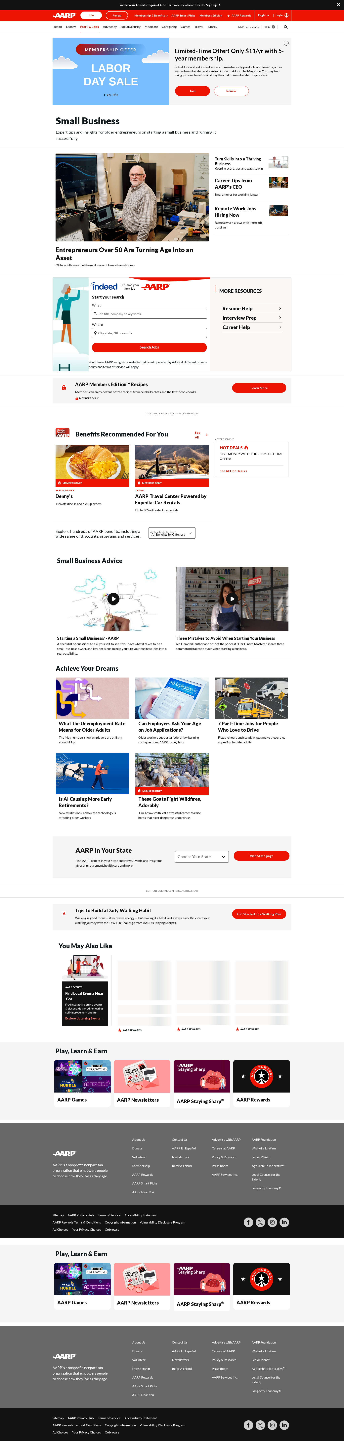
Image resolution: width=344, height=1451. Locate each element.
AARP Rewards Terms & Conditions (77, 1222)
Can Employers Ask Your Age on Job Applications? (169, 727)
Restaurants (65, 490)
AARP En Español (184, 1148)
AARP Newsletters (138, 1100)
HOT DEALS (231, 447)
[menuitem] (57, 29)
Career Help (236, 327)
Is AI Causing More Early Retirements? (85, 802)
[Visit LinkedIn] (284, 1222)
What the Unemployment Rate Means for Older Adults (92, 727)
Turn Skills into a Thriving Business (238, 161)
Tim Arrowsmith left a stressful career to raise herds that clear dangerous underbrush (169, 815)
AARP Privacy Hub (81, 1215)
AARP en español (249, 27)
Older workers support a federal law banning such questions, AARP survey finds (168, 739)
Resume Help (238, 308)
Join (192, 91)
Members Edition (210, 15)
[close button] (286, 43)
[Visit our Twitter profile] (260, 1222)
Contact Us (180, 1139)
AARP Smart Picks (183, 15)
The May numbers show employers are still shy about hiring (90, 739)
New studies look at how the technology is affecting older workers (87, 815)
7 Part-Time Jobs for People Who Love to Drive (248, 727)
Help (267, 26)
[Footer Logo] (80, 1153)
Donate (137, 1148)
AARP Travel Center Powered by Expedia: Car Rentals (170, 499)
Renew (231, 91)
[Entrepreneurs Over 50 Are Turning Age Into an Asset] (132, 197)
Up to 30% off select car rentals (156, 510)
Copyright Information (120, 1222)
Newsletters (180, 1157)
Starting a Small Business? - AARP (88, 638)
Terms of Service (109, 1215)
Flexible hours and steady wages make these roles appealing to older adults (251, 739)
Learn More (259, 388)
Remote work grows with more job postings (238, 225)
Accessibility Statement (140, 1215)
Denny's (64, 496)
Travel (140, 490)
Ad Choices (60, 1229)
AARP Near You (143, 1192)
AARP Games (72, 1099)
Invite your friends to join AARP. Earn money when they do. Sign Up (168, 5)
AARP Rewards (241, 15)
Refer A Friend (182, 1166)
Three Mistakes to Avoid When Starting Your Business (225, 638)
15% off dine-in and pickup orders (79, 504)
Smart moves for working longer (237, 194)
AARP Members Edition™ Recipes (111, 384)
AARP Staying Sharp (200, 1101)
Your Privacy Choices (86, 1229)
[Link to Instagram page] (272, 1222)
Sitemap (58, 1215)
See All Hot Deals (232, 471)
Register (263, 15)
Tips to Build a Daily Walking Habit (113, 910)
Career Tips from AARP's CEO (233, 184)
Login (279, 15)
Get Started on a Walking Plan (259, 914)
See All (197, 435)
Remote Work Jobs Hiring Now (235, 212)
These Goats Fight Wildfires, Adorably (169, 802)
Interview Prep (240, 317)
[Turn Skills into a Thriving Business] (278, 163)
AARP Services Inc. (224, 1174)
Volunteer (139, 1157)
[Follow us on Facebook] (248, 1222)
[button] (285, 27)
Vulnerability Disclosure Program (162, 1222)
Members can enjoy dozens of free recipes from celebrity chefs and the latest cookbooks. (136, 392)
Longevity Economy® (266, 1188)
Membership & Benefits (149, 15)
